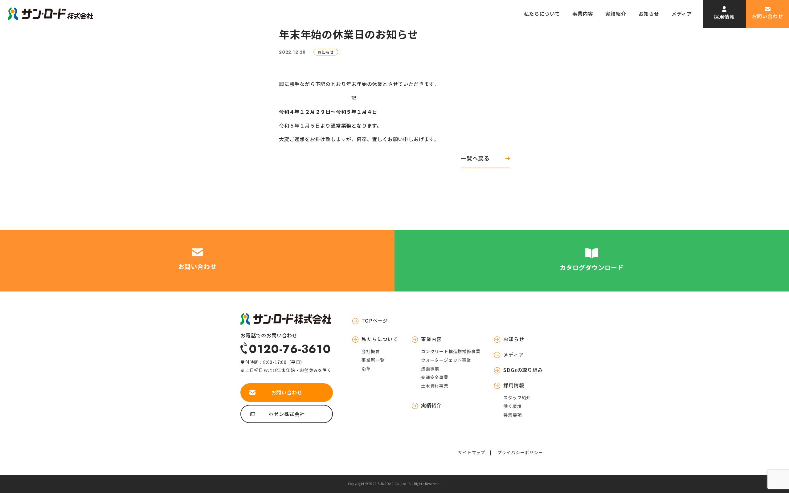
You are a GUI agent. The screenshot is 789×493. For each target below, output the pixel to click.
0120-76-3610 (290, 348)
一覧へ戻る (475, 158)
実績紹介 (615, 13)
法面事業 (430, 368)
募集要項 (512, 415)
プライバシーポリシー (520, 452)
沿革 (366, 368)
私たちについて (542, 13)
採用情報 (724, 16)
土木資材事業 (434, 386)
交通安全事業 (434, 377)
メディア (682, 13)
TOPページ (375, 320)
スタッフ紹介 (517, 397)
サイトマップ (471, 452)
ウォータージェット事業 (446, 360)
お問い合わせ (767, 16)
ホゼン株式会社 (286, 414)
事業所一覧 (373, 360)
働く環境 (512, 406)
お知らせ (649, 13)
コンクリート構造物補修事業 (450, 351)
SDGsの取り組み (523, 369)
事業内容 (582, 13)
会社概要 (371, 351)
